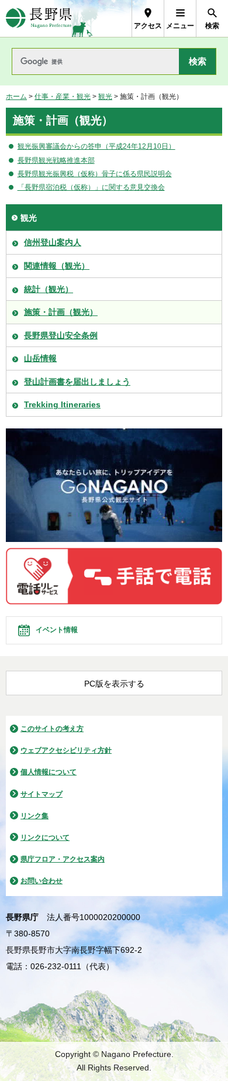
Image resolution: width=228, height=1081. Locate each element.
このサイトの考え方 (52, 729)
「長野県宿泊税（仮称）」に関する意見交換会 (91, 187)
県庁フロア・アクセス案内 (62, 859)
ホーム (16, 96)
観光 (105, 96)
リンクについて (45, 837)
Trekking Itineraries (62, 404)
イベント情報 (57, 630)
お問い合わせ (41, 881)
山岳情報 (40, 358)
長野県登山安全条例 (61, 335)
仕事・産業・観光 (62, 96)
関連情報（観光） (56, 265)
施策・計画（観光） (61, 312)
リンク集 (34, 816)
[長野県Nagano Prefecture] (39, 18)
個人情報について (48, 772)
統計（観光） (48, 289)
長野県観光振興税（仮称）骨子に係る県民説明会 (95, 174)
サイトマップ (41, 794)
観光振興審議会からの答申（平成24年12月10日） (96, 146)
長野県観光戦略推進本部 (56, 160)
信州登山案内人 (52, 242)
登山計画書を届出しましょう (77, 381)
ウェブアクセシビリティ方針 (66, 750)
